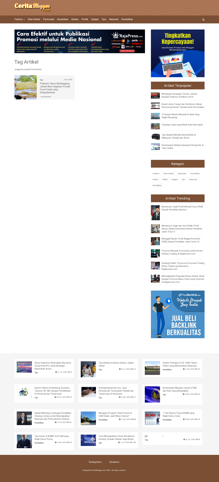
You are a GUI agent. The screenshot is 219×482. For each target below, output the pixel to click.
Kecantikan (62, 19)
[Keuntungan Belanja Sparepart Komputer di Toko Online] (157, 146)
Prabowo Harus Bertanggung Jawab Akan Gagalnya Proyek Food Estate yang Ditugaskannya (55, 88)
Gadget (95, 19)
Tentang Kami (95, 462)
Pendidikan (127, 19)
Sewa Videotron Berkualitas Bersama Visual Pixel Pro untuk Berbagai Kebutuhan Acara (53, 365)
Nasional (113, 19)
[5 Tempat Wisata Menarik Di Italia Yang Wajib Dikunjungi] (157, 116)
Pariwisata (48, 19)
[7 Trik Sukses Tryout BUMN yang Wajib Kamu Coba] (157, 418)
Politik (84, 19)
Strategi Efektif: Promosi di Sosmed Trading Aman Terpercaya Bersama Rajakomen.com (183, 266)
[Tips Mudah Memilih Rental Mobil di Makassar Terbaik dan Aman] (157, 136)
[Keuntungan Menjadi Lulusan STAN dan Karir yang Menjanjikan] (157, 394)
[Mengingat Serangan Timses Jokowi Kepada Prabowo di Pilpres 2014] (157, 95)
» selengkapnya (45, 97)
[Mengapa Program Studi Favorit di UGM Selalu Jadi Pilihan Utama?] (93, 418)
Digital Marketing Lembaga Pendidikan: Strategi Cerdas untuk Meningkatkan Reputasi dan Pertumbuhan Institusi (53, 416)
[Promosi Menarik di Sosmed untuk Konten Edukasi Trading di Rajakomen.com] (157, 253)
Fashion (18, 19)
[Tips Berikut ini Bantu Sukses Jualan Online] (93, 369)
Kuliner (75, 19)
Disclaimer (114, 462)
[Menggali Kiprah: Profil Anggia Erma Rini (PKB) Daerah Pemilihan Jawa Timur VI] (157, 241)
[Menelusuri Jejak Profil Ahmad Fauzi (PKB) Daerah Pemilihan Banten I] (157, 212)
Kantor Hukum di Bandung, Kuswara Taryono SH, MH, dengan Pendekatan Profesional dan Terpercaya (53, 390)
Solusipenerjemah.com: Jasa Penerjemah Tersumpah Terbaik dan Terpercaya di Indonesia (116, 390)
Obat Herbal (34, 19)
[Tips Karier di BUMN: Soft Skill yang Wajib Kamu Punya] (29, 441)
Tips (104, 19)
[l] (146, 436)
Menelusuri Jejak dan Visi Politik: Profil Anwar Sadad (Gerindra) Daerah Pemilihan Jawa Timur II (182, 228)
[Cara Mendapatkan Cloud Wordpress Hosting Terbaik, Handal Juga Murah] (93, 440)
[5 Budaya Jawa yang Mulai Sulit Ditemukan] (157, 126)
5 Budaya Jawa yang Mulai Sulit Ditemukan (182, 124)
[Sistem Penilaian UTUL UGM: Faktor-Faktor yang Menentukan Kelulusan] (157, 368)
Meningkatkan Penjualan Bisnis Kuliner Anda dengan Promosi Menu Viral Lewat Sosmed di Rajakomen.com (183, 279)
